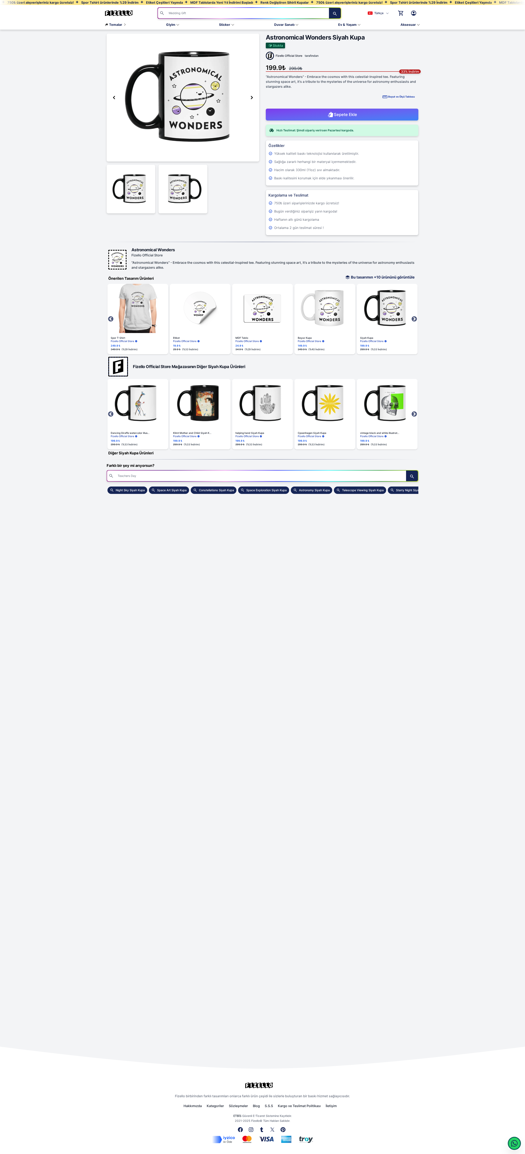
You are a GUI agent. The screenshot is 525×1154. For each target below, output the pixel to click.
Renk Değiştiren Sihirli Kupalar (284, 2)
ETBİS (237, 1116)
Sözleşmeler (238, 1106)
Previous (111, 319)
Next (414, 319)
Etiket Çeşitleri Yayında (164, 2)
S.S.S (269, 1106)
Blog (256, 1106)
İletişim (331, 1106)
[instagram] (252, 1131)
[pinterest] (284, 1131)
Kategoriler (215, 1106)
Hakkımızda (193, 1106)
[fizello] (262, 1085)
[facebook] (241, 1131)
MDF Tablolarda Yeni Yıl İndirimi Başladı (221, 2)
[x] (273, 1131)
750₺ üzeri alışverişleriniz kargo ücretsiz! (40, 2)
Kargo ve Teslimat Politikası (299, 1106)
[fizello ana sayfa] (122, 13)
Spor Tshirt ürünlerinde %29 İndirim (109, 2)
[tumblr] (262, 1131)
